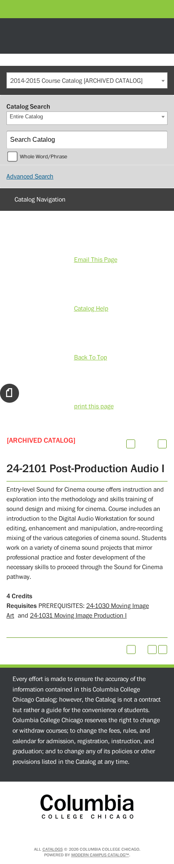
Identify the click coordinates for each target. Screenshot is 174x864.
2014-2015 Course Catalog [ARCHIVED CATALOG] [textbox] (76, 81)
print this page (94, 406)
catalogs (52, 849)
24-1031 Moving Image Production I (78, 616)
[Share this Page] (141, 443)
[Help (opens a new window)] (162, 443)
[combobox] (87, 80)
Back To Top (90, 357)
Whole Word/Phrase (43, 156)
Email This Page (95, 260)
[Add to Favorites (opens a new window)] (130, 443)
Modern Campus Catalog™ (100, 855)
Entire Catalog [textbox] (26, 117)
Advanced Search (29, 176)
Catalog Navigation (40, 200)
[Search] (159, 140)
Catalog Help (91, 309)
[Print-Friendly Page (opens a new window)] (152, 649)
